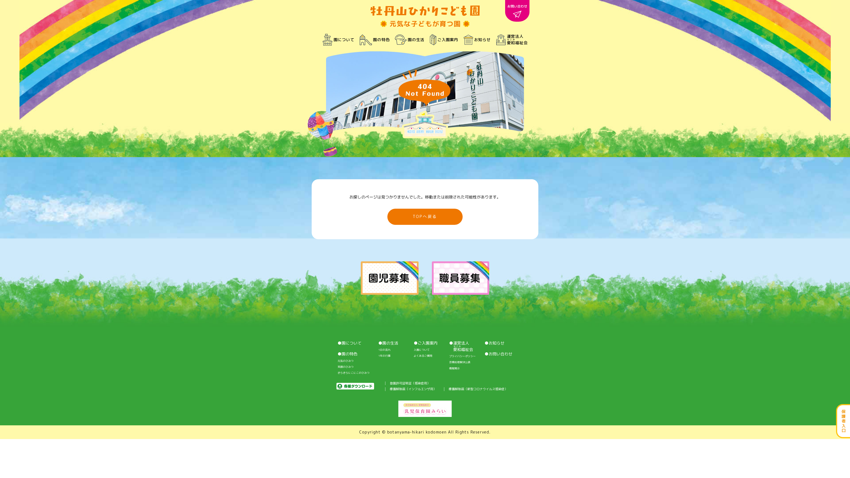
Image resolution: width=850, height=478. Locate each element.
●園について (349, 343)
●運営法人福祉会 (461, 346)
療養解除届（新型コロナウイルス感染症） (478, 389)
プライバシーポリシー (462, 356)
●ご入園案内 (426, 343)
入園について (422, 349)
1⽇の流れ (384, 349)
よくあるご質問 (423, 355)
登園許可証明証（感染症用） (410, 383)
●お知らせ (494, 343)
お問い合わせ (517, 6)
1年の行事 (384, 355)
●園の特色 (347, 354)
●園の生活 (388, 343)
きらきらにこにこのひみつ (353, 372)
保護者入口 (844, 421)
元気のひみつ (346, 360)
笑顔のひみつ (346, 366)
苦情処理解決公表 (459, 362)
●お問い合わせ (498, 354)
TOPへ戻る (425, 216)
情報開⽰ (454, 368)
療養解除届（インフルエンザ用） (413, 389)
